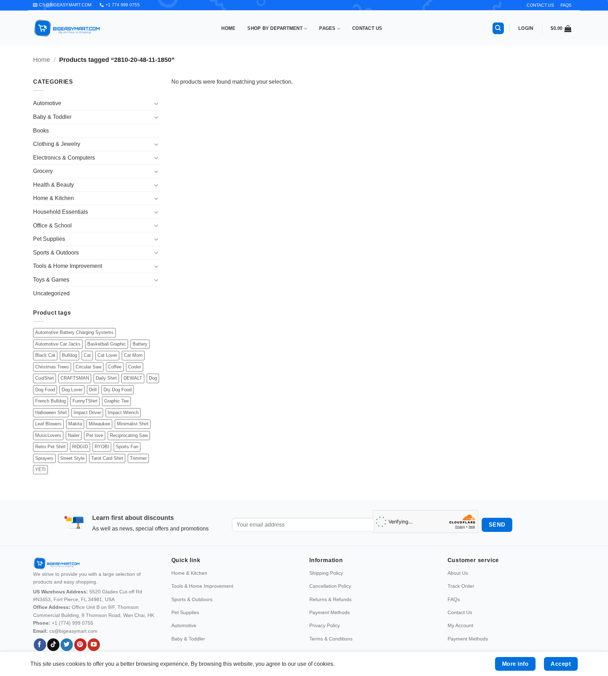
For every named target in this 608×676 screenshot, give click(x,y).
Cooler (134, 366)
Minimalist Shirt (132, 423)
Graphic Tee (116, 401)
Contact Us (367, 28)
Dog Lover (72, 389)
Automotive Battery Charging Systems (74, 332)
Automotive (47, 103)
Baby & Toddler (52, 117)
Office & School (52, 225)
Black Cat (45, 355)
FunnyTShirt (84, 401)
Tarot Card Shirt (107, 458)
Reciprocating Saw (129, 435)
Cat (87, 355)
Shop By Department (275, 28)
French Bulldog (50, 401)
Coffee (114, 366)
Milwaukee (99, 423)
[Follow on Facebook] (40, 644)
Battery (140, 344)
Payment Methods (329, 612)
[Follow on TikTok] (53, 644)
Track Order (461, 586)
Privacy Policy (324, 625)
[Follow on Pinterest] (80, 644)
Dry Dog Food (117, 389)
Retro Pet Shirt (50, 446)
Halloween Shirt (51, 412)
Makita (75, 423)
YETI (40, 469)
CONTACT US (540, 5)
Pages (327, 28)
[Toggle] (156, 103)
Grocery (43, 171)
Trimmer (138, 458)
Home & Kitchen (53, 198)
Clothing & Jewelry (56, 144)
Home (228, 28)
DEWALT (133, 378)
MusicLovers (48, 435)
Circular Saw (88, 366)
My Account (460, 625)
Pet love (94, 435)
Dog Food (45, 389)
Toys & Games (51, 280)
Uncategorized (51, 293)
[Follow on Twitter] (67, 644)
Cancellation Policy (330, 586)
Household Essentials (60, 212)
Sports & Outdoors (56, 253)
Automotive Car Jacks (58, 344)
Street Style (72, 458)
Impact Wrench (123, 412)
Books (41, 131)
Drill (93, 389)
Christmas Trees (52, 366)
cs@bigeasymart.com (73, 631)
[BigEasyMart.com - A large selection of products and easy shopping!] (67, 28)
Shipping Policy (326, 573)
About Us (458, 573)
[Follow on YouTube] (94, 644)
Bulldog (69, 355)
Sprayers (44, 458)
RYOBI (102, 446)
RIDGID (80, 446)
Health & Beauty (53, 185)
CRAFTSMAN (75, 378)
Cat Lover (107, 355)
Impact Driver (87, 412)
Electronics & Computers (64, 158)
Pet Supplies (49, 239)
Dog (153, 378)
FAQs (565, 5)
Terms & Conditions (331, 639)
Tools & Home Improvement (67, 266)
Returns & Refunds (330, 599)
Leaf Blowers (48, 423)
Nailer (74, 435)
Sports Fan (127, 446)
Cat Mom (133, 355)
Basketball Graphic (106, 344)
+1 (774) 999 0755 (72, 623)
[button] (498, 28)
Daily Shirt (106, 378)
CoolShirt (44, 378)
